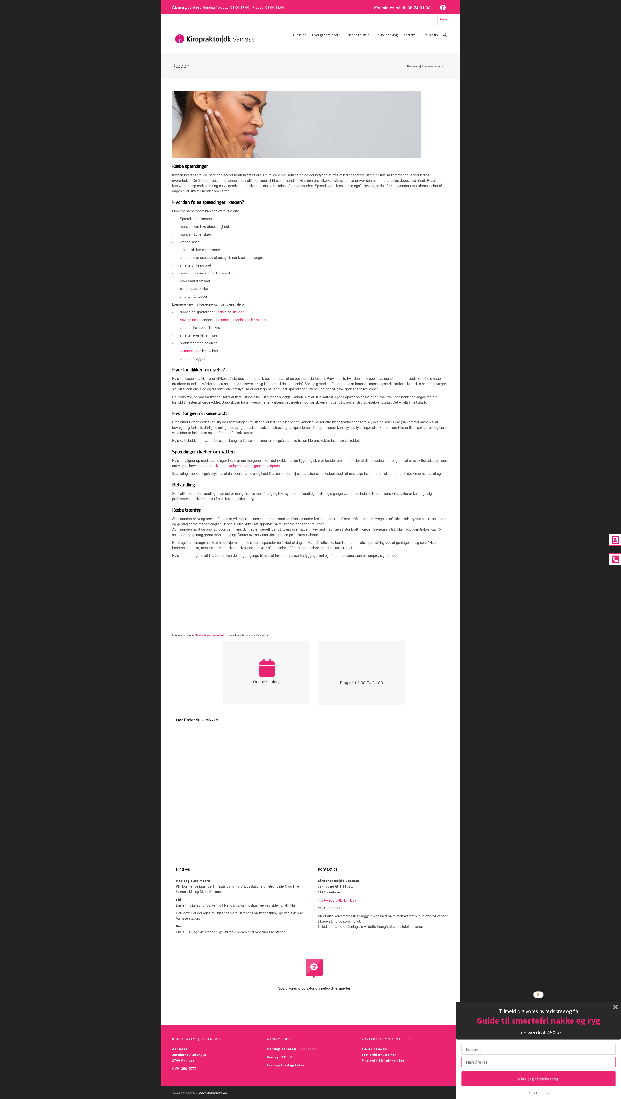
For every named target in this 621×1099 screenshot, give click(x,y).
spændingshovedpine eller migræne (242, 319)
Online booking (386, 34)
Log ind (444, 19)
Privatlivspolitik (538, 1093)
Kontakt (409, 34)
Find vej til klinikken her (383, 1060)
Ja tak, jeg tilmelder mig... (538, 1078)
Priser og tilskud (357, 34)
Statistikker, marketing (212, 635)
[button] (538, 1011)
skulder (238, 311)
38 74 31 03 (419, 8)
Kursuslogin (429, 34)
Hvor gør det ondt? (326, 34)
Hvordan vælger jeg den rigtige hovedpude (247, 465)
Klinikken (299, 34)
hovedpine (188, 319)
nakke (222, 311)
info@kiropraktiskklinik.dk (337, 900)
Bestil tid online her (378, 1054)
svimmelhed (189, 350)
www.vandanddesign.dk (213, 1092)
